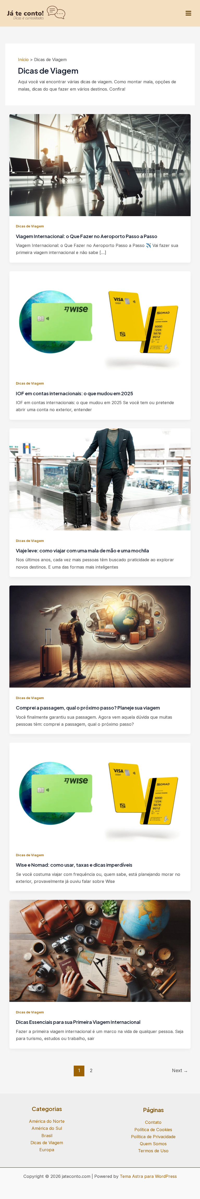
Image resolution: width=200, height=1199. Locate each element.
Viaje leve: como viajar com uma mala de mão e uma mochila (82, 550)
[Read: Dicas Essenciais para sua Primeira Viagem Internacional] (99, 950)
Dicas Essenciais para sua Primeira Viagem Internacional (78, 1022)
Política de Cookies (153, 1129)
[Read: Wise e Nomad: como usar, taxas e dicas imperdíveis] (99, 793)
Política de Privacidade (153, 1136)
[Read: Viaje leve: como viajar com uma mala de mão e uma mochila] (99, 479)
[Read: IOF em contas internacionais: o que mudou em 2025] (99, 321)
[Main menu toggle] (188, 13)
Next (180, 1070)
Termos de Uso (153, 1150)
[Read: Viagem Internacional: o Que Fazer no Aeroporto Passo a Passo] (99, 164)
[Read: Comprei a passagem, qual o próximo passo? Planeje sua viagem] (99, 636)
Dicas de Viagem (30, 226)
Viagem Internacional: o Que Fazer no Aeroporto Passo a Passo (86, 236)
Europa (46, 1149)
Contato (153, 1122)
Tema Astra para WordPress (148, 1176)
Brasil (46, 1135)
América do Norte (47, 1121)
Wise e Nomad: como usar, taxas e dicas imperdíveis (74, 865)
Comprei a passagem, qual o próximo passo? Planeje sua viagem (88, 708)
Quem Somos (153, 1143)
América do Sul (47, 1128)
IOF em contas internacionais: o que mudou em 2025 (74, 393)
